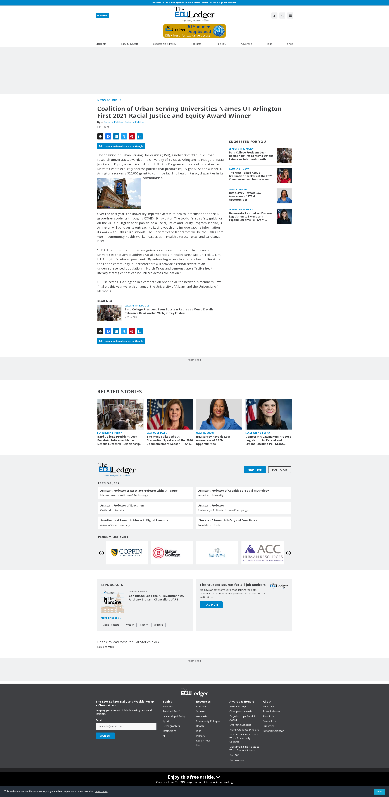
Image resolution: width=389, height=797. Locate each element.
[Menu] (290, 15)
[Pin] (132, 136)
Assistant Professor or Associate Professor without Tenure (138, 490)
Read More (211, 604)
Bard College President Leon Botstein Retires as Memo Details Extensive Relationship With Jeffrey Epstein (169, 311)
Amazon (130, 624)
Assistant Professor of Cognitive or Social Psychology (233, 490)
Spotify (144, 624)
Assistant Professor (211, 505)
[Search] (282, 15)
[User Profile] (274, 15)
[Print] (100, 136)
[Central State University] (262, 552)
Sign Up (105, 736)
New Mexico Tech (209, 525)
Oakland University (112, 510)
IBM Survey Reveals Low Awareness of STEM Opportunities (245, 196)
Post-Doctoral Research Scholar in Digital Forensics (134, 520)
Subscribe (102, 15)
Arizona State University (115, 525)
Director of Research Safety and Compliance (227, 520)
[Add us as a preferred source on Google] (140, 136)
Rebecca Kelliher (113, 122)
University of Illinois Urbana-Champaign (223, 510)
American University (210, 495)
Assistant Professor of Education (122, 505)
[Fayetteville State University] (127, 552)
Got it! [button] (379, 791)
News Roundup (109, 100)
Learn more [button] (101, 791)
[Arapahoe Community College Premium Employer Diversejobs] (172, 552)
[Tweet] (124, 136)
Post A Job (279, 469)
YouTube (158, 624)
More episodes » (111, 617)
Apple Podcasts (111, 624)
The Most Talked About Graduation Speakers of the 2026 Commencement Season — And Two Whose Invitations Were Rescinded (250, 176)
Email (99, 720)
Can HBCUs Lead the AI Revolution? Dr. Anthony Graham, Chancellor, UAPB (156, 597)
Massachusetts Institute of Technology (124, 495)
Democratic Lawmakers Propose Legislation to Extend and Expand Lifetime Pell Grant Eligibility (250, 217)
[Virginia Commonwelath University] (217, 552)
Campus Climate (239, 169)
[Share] (108, 136)
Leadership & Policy (137, 305)
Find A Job (255, 469)
